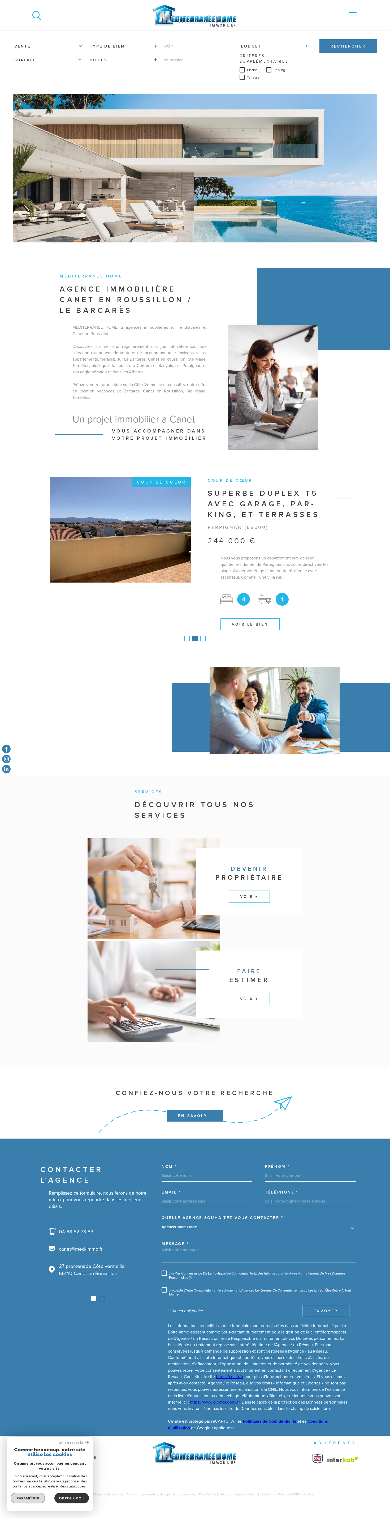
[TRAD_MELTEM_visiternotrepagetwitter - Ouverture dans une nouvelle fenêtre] (6, 769)
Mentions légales (232, 1494)
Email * (171, 1192)
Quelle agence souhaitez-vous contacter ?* (224, 1218)
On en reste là (70, 1443)
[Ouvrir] (36, 15)
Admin (252, 1494)
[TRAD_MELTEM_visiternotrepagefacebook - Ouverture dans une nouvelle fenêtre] (6, 749)
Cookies (309, 1494)
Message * (175, 1244)
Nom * (169, 1167)
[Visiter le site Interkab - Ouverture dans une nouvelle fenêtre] (317, 1459)
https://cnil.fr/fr (229, 1376)
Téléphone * (281, 1192)
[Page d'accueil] (195, 15)
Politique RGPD (289, 1494)
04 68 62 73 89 (76, 1231)
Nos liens (268, 1494)
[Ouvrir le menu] (353, 15)
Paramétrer (28, 1498)
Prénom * (277, 1167)
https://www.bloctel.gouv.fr (215, 1402)
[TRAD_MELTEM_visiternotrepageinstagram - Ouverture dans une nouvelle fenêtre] (6, 759)
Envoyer (326, 1311)
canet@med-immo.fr (80, 1248)
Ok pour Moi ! (71, 1498)
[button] (187, 638)
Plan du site (207, 1494)
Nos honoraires (184, 1494)
